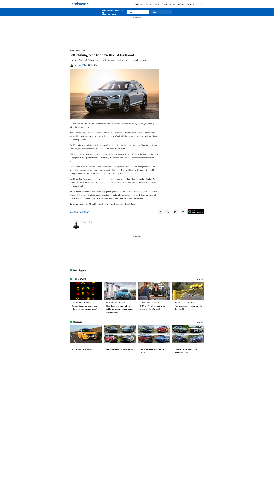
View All (200, 279)
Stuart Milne (82, 65)
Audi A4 (149, 179)
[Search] (201, 4)
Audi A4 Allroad (83, 124)
